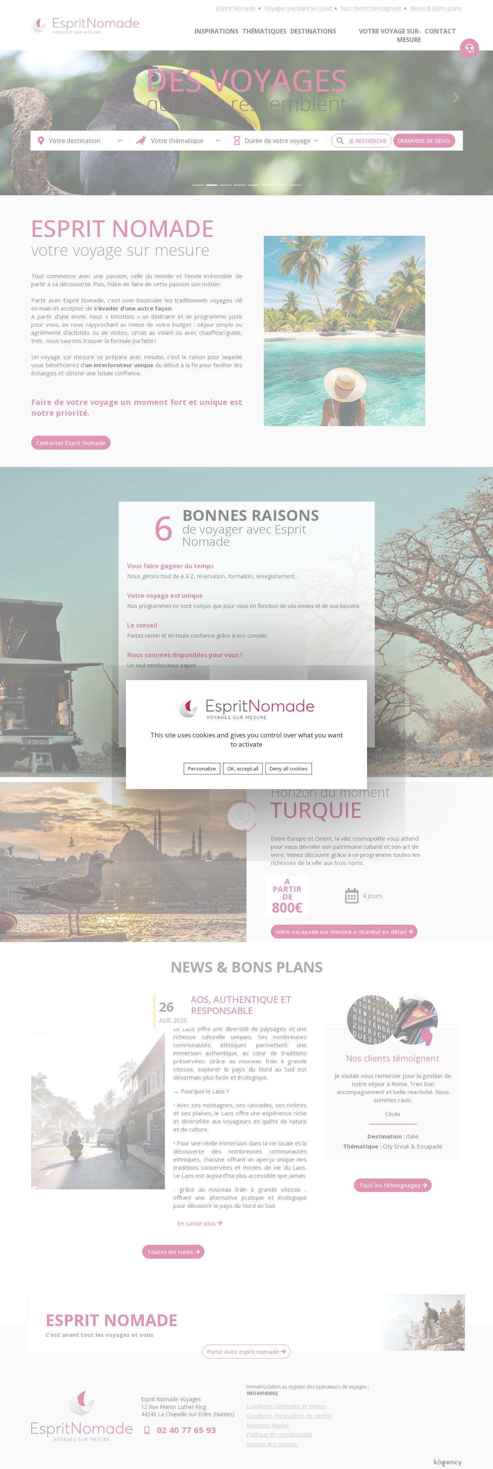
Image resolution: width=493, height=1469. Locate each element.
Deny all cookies (289, 768)
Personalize (202, 768)
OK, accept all (242, 768)
